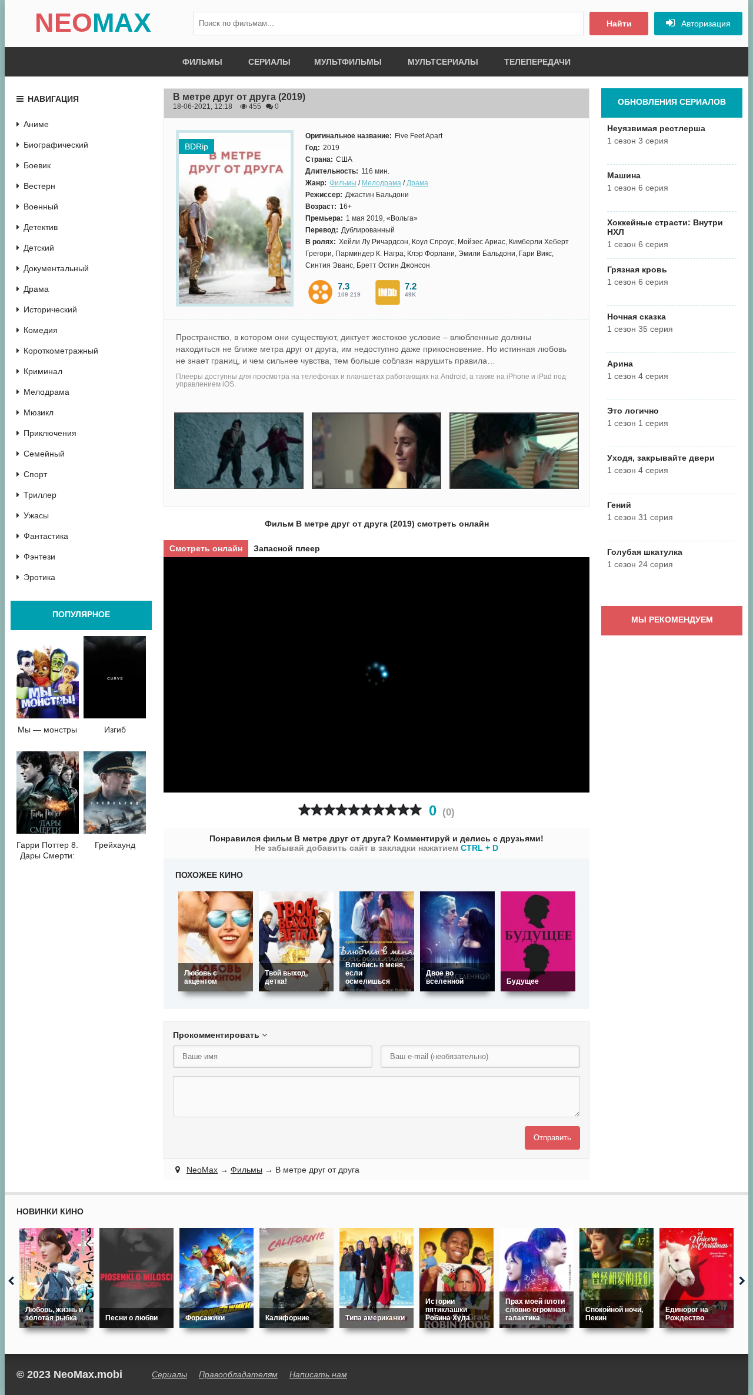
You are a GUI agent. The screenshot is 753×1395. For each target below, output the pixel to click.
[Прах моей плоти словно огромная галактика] (536, 1278)
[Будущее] (538, 941)
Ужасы (36, 515)
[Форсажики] (216, 1278)
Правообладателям (238, 1374)
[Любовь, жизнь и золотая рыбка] (56, 1278)
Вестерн (39, 186)
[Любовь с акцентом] (215, 941)
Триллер (40, 495)
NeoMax (202, 1169)
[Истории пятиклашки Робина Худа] (456, 1278)
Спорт (35, 474)
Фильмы (202, 61)
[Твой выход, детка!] (296, 941)
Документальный (56, 268)
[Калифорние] (296, 1278)
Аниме (36, 124)
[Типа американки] (376, 1278)
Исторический (50, 309)
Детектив (41, 227)
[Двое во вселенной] (457, 941)
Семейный (44, 453)
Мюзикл (39, 412)
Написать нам (318, 1374)
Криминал (43, 371)
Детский (39, 247)
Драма (417, 183)
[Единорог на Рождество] (696, 1278)
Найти (619, 23)
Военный (41, 206)
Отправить (552, 1137)
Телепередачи (537, 61)
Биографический (56, 144)
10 (415, 810)
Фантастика (46, 536)
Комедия (41, 330)
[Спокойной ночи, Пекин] (616, 1278)
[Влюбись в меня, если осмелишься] (376, 941)
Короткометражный (61, 350)
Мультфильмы (348, 61)
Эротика (39, 577)
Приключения (50, 433)
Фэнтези (39, 556)
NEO (93, 23)
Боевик (37, 165)
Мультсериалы (443, 61)
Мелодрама (381, 183)
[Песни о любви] (136, 1278)
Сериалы (269, 61)
